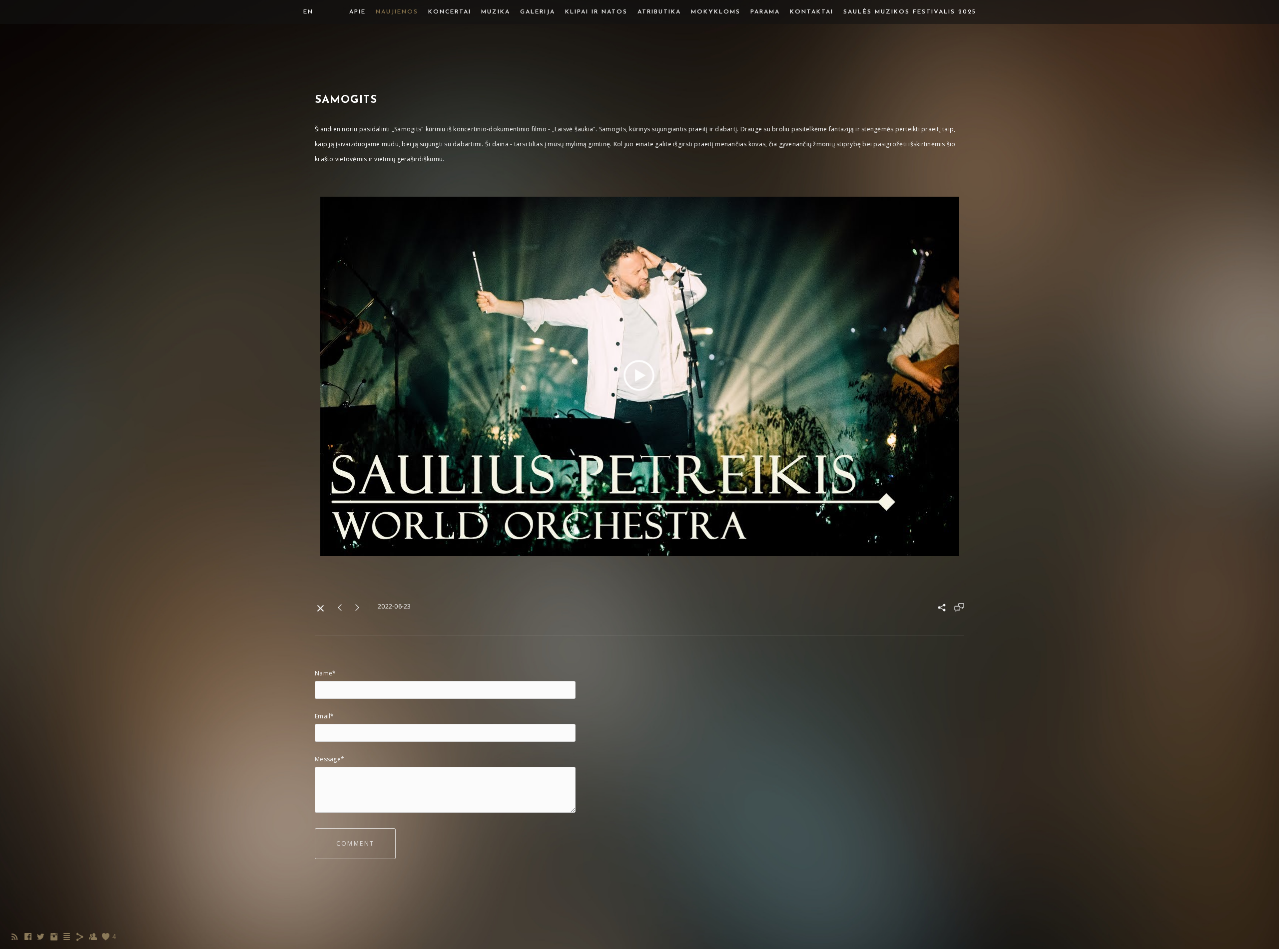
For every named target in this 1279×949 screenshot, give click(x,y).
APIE (357, 12)
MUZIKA (495, 12)
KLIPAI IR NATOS (596, 12)
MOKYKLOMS (715, 12)
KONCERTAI (449, 12)
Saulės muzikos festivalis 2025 (909, 12)
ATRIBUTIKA (659, 12)
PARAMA (765, 12)
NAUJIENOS (397, 12)
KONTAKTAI (811, 12)
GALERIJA (537, 12)
